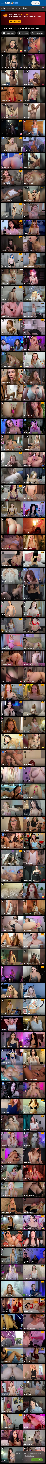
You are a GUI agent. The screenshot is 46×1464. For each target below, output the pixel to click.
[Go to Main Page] (14, 3)
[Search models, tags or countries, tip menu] (43, 8)
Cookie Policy (29, 1456)
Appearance (10, 33)
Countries (25, 33)
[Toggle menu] (2, 3)
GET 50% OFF (15, 21)
